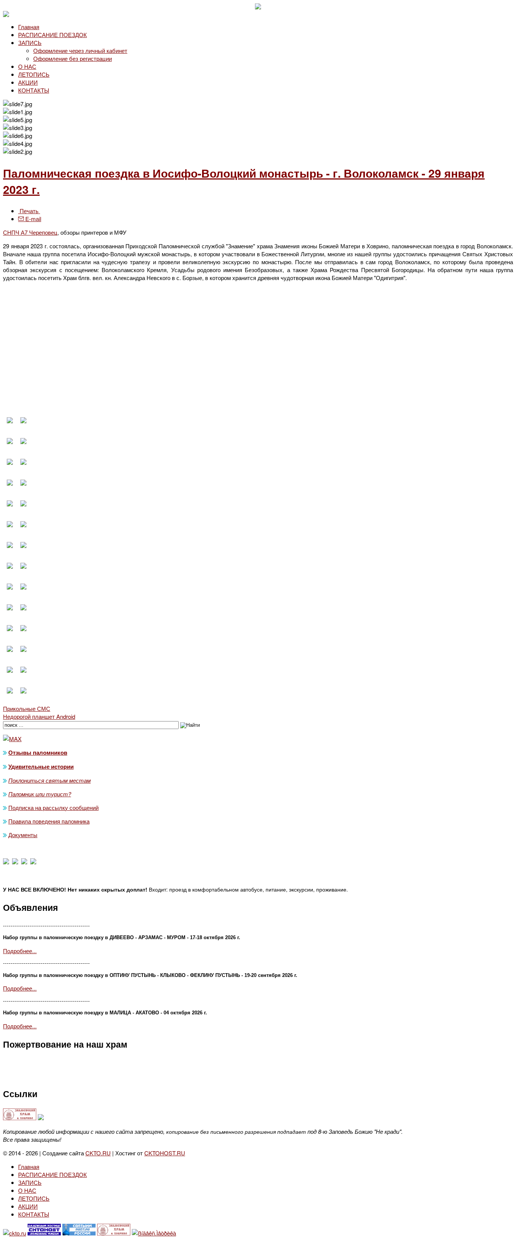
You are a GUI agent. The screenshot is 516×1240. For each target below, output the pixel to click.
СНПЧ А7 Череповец (30, 232)
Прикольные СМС (26, 708)
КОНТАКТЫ (33, 90)
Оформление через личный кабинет (80, 50)
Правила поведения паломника (49, 821)
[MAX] (6, 862)
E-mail (32, 219)
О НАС (27, 66)
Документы (22, 835)
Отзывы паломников (37, 752)
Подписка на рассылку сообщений (53, 807)
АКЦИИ (28, 82)
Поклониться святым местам (49, 780)
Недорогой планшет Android (39, 716)
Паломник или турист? (39, 794)
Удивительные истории (41, 766)
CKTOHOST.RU (164, 1153)
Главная (28, 27)
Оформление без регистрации (72, 58)
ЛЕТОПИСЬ (33, 74)
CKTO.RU (98, 1153)
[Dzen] (15, 862)
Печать (29, 211)
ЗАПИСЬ (30, 42)
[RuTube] (33, 862)
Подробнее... (20, 951)
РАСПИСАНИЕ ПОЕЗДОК (52, 35)
